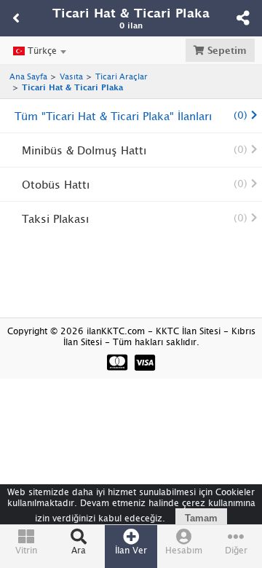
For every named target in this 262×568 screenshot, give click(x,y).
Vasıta (71, 76)
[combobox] (39, 51)
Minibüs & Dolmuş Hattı (134, 150)
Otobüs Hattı (134, 184)
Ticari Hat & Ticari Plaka (72, 87)
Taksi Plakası (134, 218)
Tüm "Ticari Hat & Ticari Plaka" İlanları (131, 115)
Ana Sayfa (28, 76)
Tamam (201, 518)
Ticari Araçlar (121, 76)
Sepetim (226, 50)
